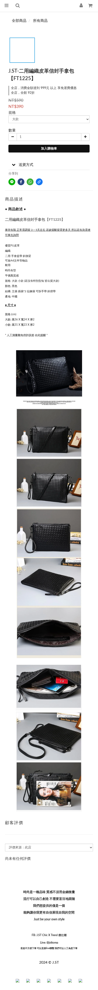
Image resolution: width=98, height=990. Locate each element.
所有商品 (40, 21)
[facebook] (21, 181)
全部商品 (19, 21)
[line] (11, 181)
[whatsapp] (30, 181)
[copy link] (39, 181)
